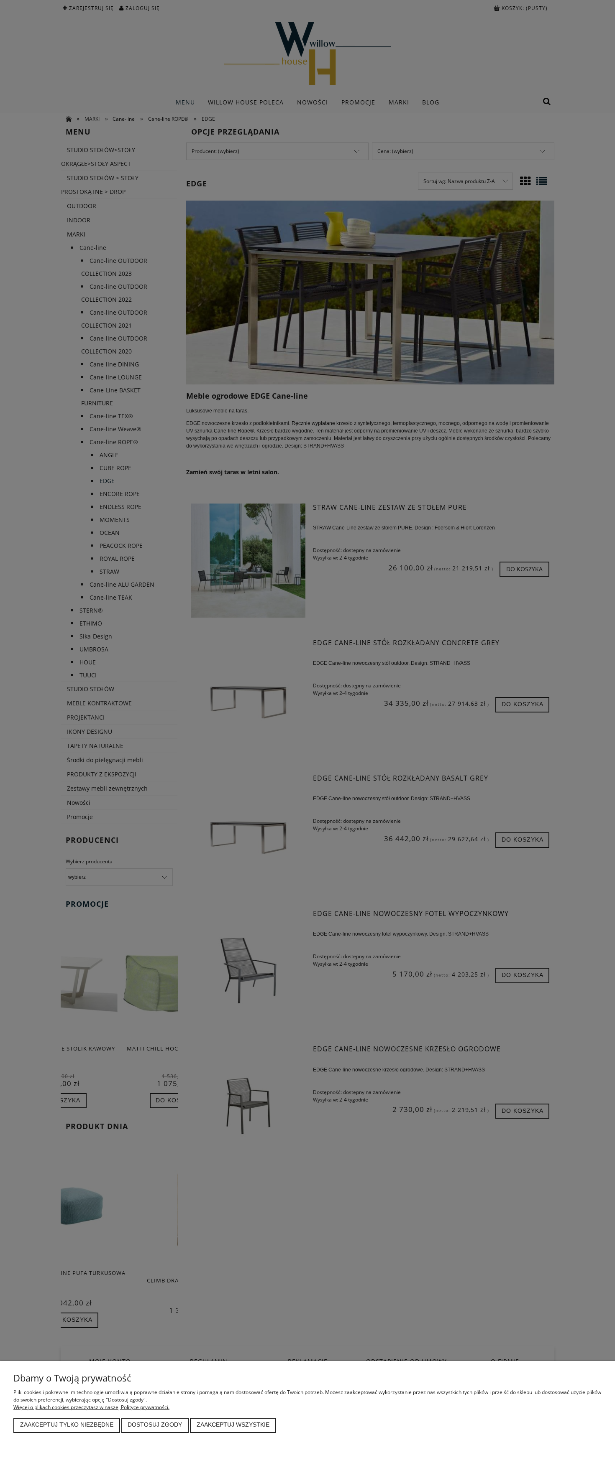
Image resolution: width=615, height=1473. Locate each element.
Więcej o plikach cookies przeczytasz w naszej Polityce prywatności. (91, 1407)
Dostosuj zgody (155, 1425)
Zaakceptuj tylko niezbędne (66, 1425)
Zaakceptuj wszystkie (233, 1425)
